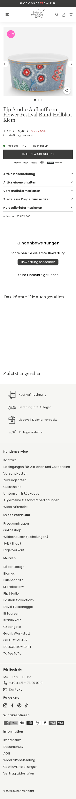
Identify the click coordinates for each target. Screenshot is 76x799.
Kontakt (9, 460)
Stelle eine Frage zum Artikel (26, 199)
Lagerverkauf (13, 550)
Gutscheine (12, 487)
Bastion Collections (18, 600)
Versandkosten (15, 473)
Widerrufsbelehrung (19, 760)
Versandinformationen (21, 191)
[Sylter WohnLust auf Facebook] (12, 705)
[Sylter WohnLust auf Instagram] (5, 705)
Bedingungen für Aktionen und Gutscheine (36, 467)
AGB (6, 753)
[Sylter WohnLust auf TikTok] (26, 705)
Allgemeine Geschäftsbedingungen (31, 500)
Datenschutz (13, 747)
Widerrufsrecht (15, 507)
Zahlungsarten (15, 480)
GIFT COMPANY (15, 640)
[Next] (71, 64)
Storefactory (13, 587)
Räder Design (13, 567)
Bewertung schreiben (38, 262)
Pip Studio (11, 593)
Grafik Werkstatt (16, 633)
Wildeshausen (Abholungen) (25, 537)
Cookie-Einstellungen (20, 766)
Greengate (12, 627)
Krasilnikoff (12, 620)
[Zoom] (67, 90)
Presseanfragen (16, 523)
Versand (28, 135)
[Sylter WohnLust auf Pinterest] (19, 705)
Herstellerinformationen (22, 208)
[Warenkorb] (71, 14)
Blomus (9, 573)
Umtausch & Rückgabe (21, 493)
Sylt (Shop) (12, 543)
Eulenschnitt (13, 580)
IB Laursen (11, 613)
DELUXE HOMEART (17, 647)
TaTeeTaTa (12, 653)
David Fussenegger (18, 607)
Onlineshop (12, 530)
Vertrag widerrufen (18, 773)
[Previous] (5, 64)
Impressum (12, 740)
